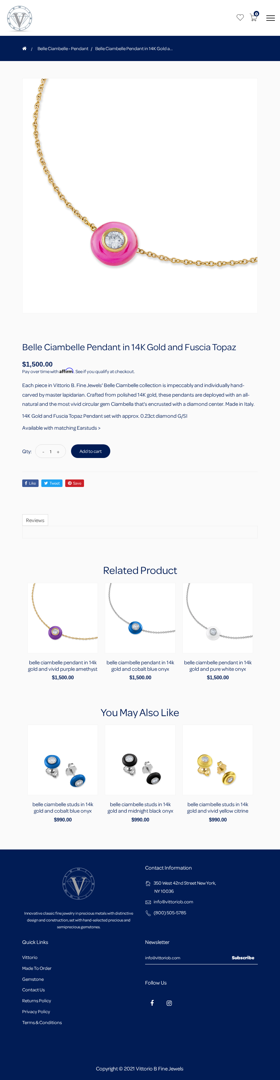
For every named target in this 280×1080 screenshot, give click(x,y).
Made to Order (37, 968)
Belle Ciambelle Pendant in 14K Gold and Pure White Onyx (218, 665)
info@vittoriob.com (173, 901)
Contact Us (33, 989)
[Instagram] (169, 1003)
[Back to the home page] (24, 48)
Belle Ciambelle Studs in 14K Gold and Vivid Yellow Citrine (217, 807)
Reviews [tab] (35, 520)
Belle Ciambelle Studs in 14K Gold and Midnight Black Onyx (140, 807)
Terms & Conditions (42, 1022)
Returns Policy (36, 1000)
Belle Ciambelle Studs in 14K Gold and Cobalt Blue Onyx (62, 807)
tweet (55, 483)
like (32, 483)
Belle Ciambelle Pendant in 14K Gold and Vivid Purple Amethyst (62, 665)
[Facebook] (152, 1003)
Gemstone (33, 979)
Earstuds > (88, 427)
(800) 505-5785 (170, 912)
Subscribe (243, 957)
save (77, 483)
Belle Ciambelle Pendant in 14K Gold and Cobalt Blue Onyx (140, 665)
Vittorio (30, 957)
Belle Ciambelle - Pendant (63, 48)
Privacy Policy (36, 1011)
